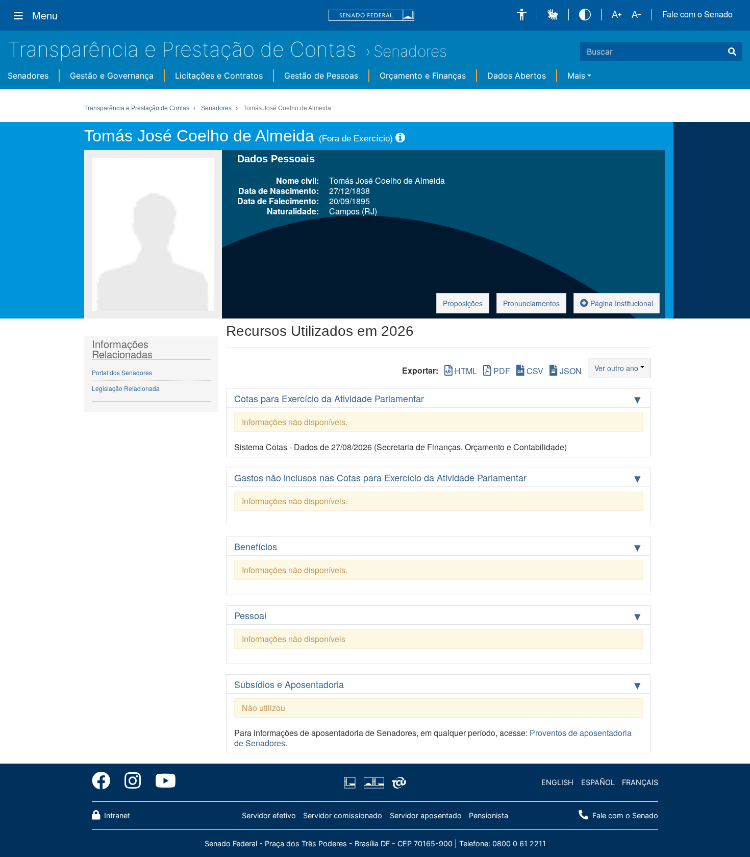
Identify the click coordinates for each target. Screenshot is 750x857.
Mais (576, 75)
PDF (500, 370)
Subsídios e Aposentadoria (289, 684)
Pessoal (250, 615)
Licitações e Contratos (219, 75)
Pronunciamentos (531, 303)
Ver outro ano (617, 368)
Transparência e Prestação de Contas (182, 49)
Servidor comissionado (342, 815)
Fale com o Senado (697, 14)
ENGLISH (557, 782)
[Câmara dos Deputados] (351, 782)
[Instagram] (132, 782)
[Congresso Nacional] (373, 782)
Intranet (116, 815)
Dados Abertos (516, 75)
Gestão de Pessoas (321, 75)
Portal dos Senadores (122, 372)
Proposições (463, 303)
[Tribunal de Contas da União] (397, 782)
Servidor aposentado (426, 815)
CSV (533, 370)
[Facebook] (104, 782)
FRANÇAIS (640, 782)
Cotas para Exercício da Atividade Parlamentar (329, 398)
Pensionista (488, 815)
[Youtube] (162, 782)
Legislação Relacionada (126, 388)
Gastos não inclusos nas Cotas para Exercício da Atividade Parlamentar (380, 477)
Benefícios (255, 546)
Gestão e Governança (112, 75)
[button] (522, 14)
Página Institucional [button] (620, 303)
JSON (570, 370)
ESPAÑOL (598, 782)
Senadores (410, 51)
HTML (465, 370)
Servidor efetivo (269, 815)
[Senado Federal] (371, 15)
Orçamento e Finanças (423, 75)
